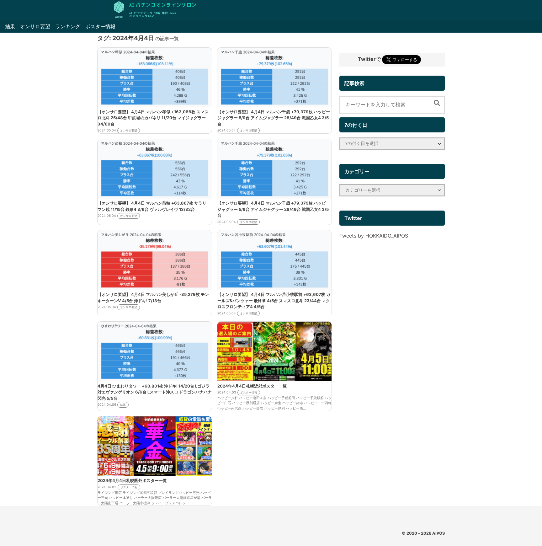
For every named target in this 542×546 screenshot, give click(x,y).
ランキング (67, 26)
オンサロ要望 (35, 26)
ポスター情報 (100, 26)
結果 (10, 26)
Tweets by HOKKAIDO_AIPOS (373, 236)
